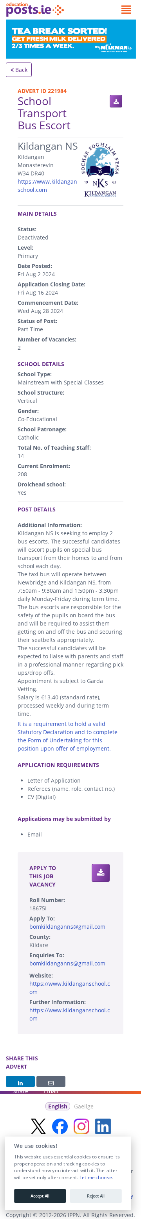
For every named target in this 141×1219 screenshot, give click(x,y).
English (57, 1106)
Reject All (96, 1196)
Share (20, 1081)
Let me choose (95, 1177)
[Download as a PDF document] (116, 101)
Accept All (40, 1196)
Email (50, 1081)
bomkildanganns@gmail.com (67, 926)
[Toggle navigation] (126, 10)
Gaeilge (84, 1106)
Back (20, 69)
